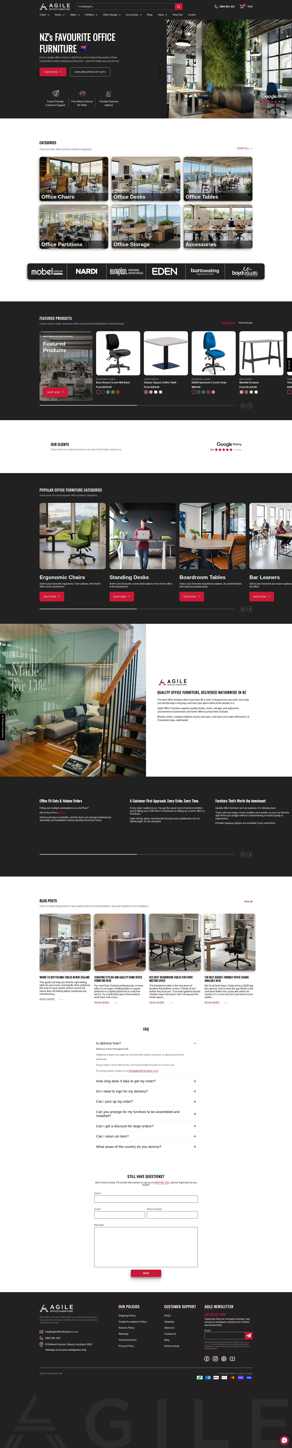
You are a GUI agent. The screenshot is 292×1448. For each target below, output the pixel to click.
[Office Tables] (218, 179)
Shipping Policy (127, 1315)
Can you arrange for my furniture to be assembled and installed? (137, 1114)
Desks (58, 14)
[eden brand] (165, 271)
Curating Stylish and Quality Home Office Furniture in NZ (118, 979)
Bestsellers (228, 322)
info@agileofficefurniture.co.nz (143, 1071)
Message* (99, 1225)
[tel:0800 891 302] (216, 6)
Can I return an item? (112, 1136)
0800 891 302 (227, 6)
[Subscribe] (248, 1335)
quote (61, 812)
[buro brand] (205, 271)
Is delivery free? (108, 1043)
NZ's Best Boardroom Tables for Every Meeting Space (171, 979)
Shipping (169, 1321)
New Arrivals (245, 322)
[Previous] (243, 405)
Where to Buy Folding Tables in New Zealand (64, 977)
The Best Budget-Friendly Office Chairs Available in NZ (227, 979)
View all (248, 901)
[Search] (178, 6)
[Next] (249, 405)
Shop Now (177, 14)
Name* (97, 1193)
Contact (192, 14)
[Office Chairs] (74, 179)
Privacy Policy (126, 1346)
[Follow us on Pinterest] (224, 1359)
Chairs (43, 14)
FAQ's (167, 1315)
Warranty (123, 1334)
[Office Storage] (146, 227)
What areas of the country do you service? (128, 1147)
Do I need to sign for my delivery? (122, 1091)
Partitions (89, 14)
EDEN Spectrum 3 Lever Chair (209, 382)
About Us (169, 1327)
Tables (73, 14)
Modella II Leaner (249, 382)
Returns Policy (126, 1327)
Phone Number (154, 1209)
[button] (242, 6)
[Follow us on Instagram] (215, 1359)
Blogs (150, 14)
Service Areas (171, 1346)
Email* (97, 1209)
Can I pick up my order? (114, 1101)
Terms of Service (128, 1340)
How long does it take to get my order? (126, 1081)
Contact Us (170, 1334)
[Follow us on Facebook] (207, 1359)
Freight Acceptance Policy (133, 1321)
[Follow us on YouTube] (232, 1359)
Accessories (132, 14)
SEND (146, 1273)
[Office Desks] (146, 179)
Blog (166, 1340)
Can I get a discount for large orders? (125, 1126)
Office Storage (110, 14)
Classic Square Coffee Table (160, 382)
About (161, 14)
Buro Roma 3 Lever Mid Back (113, 382)
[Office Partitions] (74, 227)
